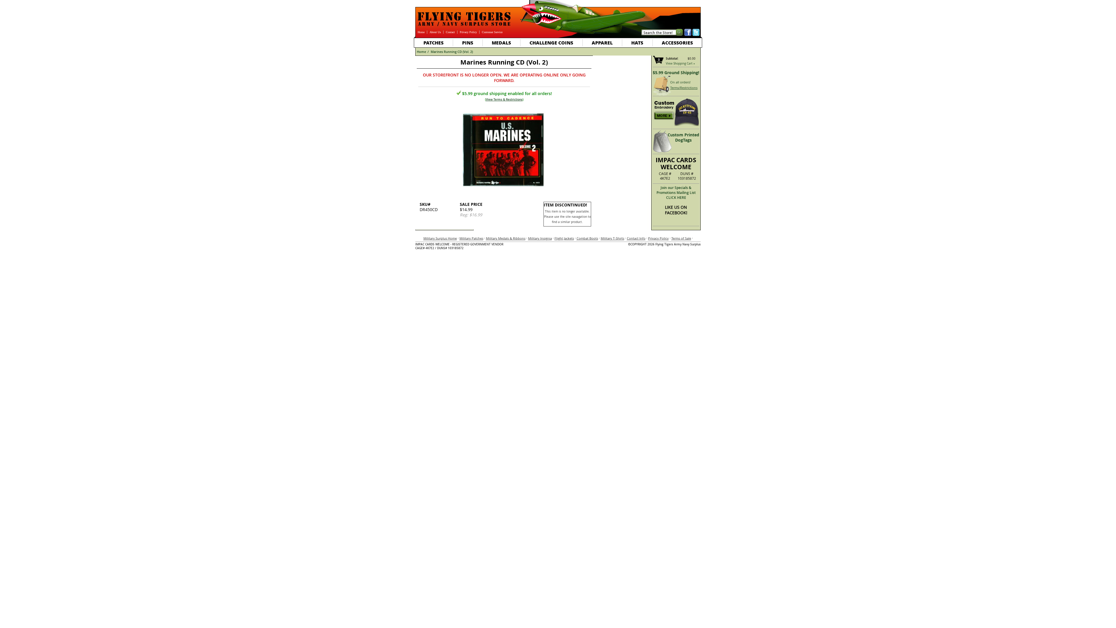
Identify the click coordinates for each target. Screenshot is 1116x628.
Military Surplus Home (440, 238)
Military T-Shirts (612, 238)
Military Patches (471, 238)
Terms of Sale (681, 238)
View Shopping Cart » (680, 63)
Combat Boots (587, 238)
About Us (435, 32)
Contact (450, 32)
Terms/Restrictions (684, 87)
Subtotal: (672, 58)
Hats (637, 42)
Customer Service (492, 32)
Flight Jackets (564, 238)
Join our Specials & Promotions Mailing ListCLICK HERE (676, 192)
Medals (501, 42)
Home (421, 32)
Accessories (677, 42)
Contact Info (636, 238)
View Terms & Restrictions (504, 99)
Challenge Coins (551, 42)
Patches (433, 42)
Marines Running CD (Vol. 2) (452, 51)
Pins (467, 42)
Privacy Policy (468, 32)
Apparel (602, 42)
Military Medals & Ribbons (505, 238)
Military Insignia (540, 238)
